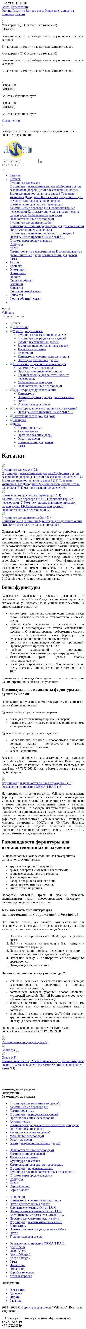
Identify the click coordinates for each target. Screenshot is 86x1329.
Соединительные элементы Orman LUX (37, 1215)
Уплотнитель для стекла (35, 229)
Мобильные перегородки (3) (45, 506)
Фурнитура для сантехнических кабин (36, 1222)
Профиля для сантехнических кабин (34, 1218)
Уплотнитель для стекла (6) (40, 524)
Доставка (16, 266)
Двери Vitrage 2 (20, 1258)
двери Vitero (18, 1250)
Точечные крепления (32, 349)
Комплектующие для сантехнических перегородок (44, 1125)
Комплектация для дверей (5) (62, 1064)
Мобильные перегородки (45, 215)
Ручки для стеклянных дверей (58, 190)
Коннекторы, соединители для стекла (43, 356)
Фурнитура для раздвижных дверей (42, 338)
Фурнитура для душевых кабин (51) (26, 517)
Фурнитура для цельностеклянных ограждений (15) (37, 783)
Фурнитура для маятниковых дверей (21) (30, 473)
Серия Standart (19, 1190)
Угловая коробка (21, 1276)
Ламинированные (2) (16, 1061)
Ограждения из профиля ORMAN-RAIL (37, 237)
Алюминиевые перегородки (29, 208)
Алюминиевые (45, 251)
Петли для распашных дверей (39, 200)
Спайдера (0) (10, 1050)
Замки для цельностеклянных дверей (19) (30, 480)
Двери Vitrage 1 (20, 1254)
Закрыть (8, 29)
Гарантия (18, 10)
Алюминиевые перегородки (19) (24, 499)
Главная (15, 175)
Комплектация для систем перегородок (36, 204)
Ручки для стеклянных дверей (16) (59, 476)
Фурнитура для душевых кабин (31, 222)
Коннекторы (18, 226)
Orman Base (17, 1265)
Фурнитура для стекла (25, 182)
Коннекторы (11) (13, 521)
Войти (6, 7)
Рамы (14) (8, 1068)
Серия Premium (20, 1186)
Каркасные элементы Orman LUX (33, 1207)
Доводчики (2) (33, 484)
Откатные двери (29, 255)
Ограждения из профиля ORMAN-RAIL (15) (32, 786)
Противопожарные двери (35, 435)
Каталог (15, 179)
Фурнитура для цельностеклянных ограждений (42, 233)
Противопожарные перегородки (40, 371)
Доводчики (33, 197)
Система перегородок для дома (31, 240)
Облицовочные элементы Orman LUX (36, 1211)
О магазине (20, 327)
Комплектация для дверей (59, 255)
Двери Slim (17, 1247)
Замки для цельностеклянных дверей (35, 193)
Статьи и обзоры (21, 280)
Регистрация (19, 7)
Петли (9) (14, 524)
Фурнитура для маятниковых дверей (35, 186)
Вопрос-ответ (35, 10)
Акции (14, 262)
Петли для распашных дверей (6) (43, 487)
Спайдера (16, 244)
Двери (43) (9, 1057)
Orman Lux (17, 1268)
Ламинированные (22, 251)
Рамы (13, 258)
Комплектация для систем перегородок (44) (31, 495)
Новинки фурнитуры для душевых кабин (55, 226)
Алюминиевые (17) (44, 1061)
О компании (18, 269)
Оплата (7, 10)
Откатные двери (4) (28, 1064)
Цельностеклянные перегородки (32, 219)
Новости (15, 276)
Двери (14, 248)
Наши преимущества (59, 10)
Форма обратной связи (25, 291)
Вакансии (16, 284)
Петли (14, 229)
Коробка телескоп (22, 1272)
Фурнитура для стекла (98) (20, 469)
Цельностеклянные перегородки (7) (26, 509)
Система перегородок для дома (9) (25, 1042)
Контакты (16, 287)
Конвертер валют (13, 14)
